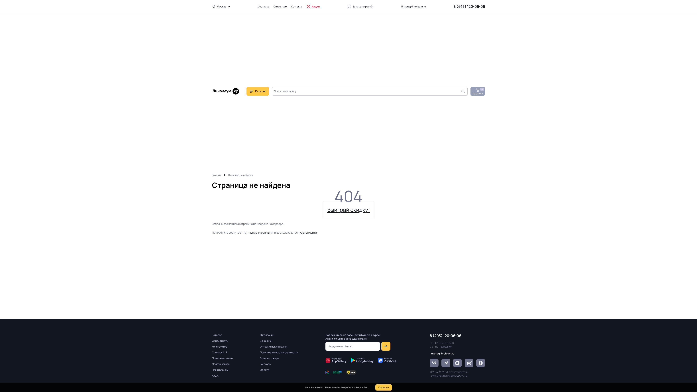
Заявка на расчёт (363, 6)
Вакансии (266, 340)
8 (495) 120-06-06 (469, 6)
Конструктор (219, 346)
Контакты (296, 6)
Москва (221, 6)
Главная (216, 174)
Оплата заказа (221, 364)
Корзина (477, 91)
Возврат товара (269, 358)
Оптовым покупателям (273, 346)
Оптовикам (280, 6)
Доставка (263, 6)
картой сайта (308, 232)
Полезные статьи (222, 358)
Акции (316, 6)
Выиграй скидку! (348, 209)
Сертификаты (220, 340)
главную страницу (258, 232)
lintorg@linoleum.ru (413, 6)
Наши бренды (220, 369)
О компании (267, 335)
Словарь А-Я (219, 352)
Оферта (264, 369)
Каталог (217, 335)
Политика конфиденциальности (279, 352)
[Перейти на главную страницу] (225, 91)
